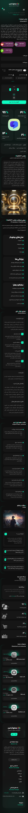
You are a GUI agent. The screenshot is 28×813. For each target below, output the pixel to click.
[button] (23, 9)
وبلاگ (21, 776)
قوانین (20, 782)
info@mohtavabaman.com (8, 796)
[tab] (24, 145)
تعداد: (14, 86)
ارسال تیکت (6, 793)
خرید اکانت (20, 773)
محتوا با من (23, 13)
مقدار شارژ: (10, 75)
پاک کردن (12, 81)
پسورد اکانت (24, 62)
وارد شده (13, 596)
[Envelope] (12, 734)
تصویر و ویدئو (22, 15)
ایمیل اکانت (25, 55)
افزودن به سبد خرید (14, 102)
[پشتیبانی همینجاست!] (23, 793)
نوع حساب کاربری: (22, 75)
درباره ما (20, 779)
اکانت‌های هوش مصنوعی (14, 13)
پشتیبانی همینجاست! (16, 793)
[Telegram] (15, 734)
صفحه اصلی (19, 771)
